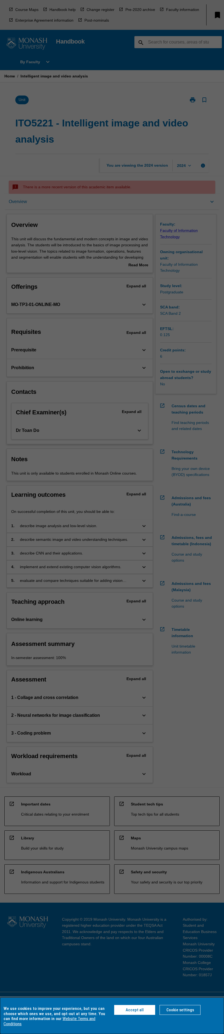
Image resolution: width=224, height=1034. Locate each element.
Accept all (135, 1009)
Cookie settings (180, 1009)
